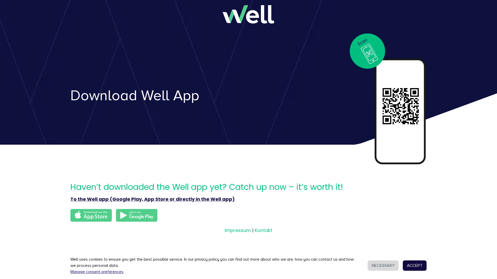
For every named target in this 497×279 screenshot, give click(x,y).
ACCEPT (414, 265)
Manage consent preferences (96, 271)
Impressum (238, 230)
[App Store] (91, 215)
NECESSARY (383, 265)
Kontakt (263, 230)
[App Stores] (136, 215)
